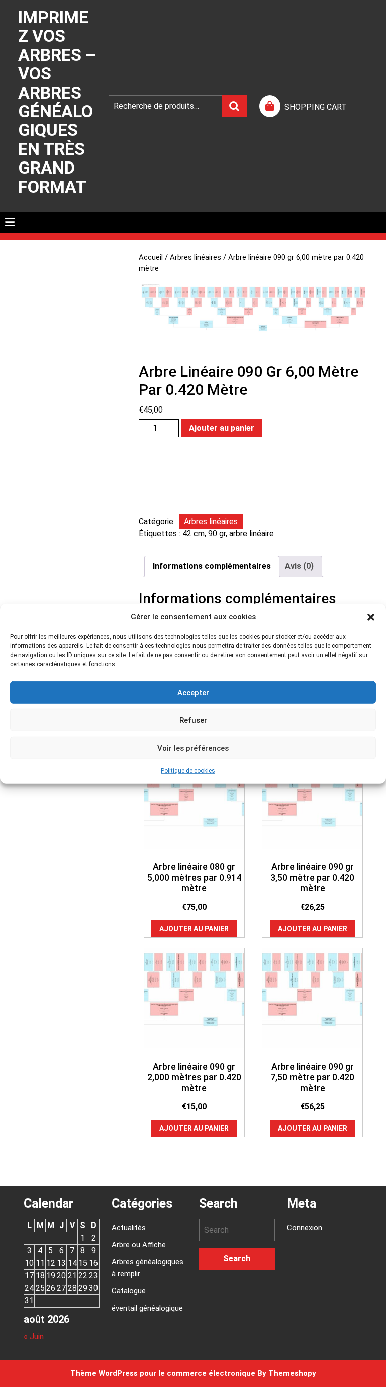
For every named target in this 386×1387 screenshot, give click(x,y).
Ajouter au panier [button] (194, 929)
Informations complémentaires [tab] (212, 566)
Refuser (193, 719)
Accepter (193, 692)
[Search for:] (237, 1230)
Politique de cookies (188, 770)
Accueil (151, 257)
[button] (371, 617)
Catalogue (129, 1290)
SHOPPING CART (315, 107)
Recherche (234, 106)
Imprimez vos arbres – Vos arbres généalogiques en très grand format (57, 102)
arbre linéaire (251, 533)
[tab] (10, 222)
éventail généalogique (147, 1308)
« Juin (34, 1336)
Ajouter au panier (221, 428)
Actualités (129, 1227)
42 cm (193, 533)
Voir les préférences (193, 747)
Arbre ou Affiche (139, 1244)
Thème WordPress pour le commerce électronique (162, 1373)
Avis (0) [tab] (299, 566)
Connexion (304, 1227)
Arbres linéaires (195, 257)
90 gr (217, 533)
